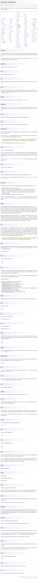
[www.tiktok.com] (36, 578)
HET (17, 23)
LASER (18, 37)
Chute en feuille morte (11, 21)
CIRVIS (3, 39)
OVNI (26, 17)
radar (2, 82)
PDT (2, 263)
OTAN (15, 152)
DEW (11, 28)
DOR (2, 230)
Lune (26, 548)
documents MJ (12, 247)
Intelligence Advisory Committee (8, 371)
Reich (26, 216)
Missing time (19, 46)
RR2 (25, 39)
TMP (29, 536)
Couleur (11, 18)
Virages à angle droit (35, 38)
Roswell (2, 248)
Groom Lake (3, 351)
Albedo (3, 23)
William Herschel (17, 534)
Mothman (18, 47)
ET (8, 251)
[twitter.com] (32, 578)
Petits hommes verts (26, 26)
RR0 (1, 5)
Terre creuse (35, 28)
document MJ (20, 490)
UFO (33, 31)
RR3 (25, 40)
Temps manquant (34, 27)
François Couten (25, 100)
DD (10, 25)
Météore (18, 39)
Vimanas (34, 36)
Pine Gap (26, 394)
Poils (26, 30)
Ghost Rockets (18, 18)
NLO (26, 14)
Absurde (3, 19)
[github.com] (34, 578)
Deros (11, 27)
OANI (3, 558)
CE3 (3, 37)
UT (20, 336)
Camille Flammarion (10, 107)
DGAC (3, 56)
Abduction (4, 17)
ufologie (13, 8)
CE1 (3, 34)
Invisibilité (18, 30)
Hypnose (18, 28)
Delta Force (12, 26)
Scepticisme (27, 45)
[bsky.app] (37, 578)
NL (25, 13)
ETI (9, 251)
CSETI (3, 458)
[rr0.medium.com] (27, 578)
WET (10, 338)
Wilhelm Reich (34, 206)
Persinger (15, 74)
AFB (3, 20)
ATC (3, 28)
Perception (27, 21)
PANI (26, 19)
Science (26, 46)
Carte (10, 5)
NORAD (34, 185)
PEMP (26, 23)
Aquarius (27, 370)
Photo (26, 28)
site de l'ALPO (23, 414)
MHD (18, 42)
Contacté (4, 41)
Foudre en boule (19, 13)
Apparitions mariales (4, 25)
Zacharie (7, 135)
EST (2, 261)
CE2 (3, 35)
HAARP (17, 275)
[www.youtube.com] (33, 578)
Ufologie (34, 32)
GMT (3, 262)
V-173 (25, 502)
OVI (25, 16)
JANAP (18, 33)
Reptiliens (26, 36)
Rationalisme (27, 33)
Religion (26, 35)
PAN (25, 18)
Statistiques (35, 22)
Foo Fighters (11, 41)
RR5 (28, 124)
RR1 (25, 37)
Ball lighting (4, 29)
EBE (9, 319)
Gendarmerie (19, 16)
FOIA (11, 39)
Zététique (34, 41)
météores (18, 107)
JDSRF (18, 35)
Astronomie (4, 26)
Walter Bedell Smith (4, 178)
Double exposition (12, 31)
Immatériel (19, 32)
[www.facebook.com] (29, 578)
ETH (10, 37)
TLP (27, 548)
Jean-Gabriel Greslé (32, 58)
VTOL (34, 40)
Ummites (34, 33)
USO (5, 425)
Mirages (18, 44)
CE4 (3, 38)
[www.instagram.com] (30, 578)
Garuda (18, 15)
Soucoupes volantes (35, 20)
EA (20, 215)
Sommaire (6, 5)
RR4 (25, 41)
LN (17, 38)
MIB (17, 43)
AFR (3, 21)
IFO (17, 29)
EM (10, 35)
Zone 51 (9, 351)
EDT (2, 308)
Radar (26, 32)
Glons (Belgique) (30, 158)
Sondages (34, 18)
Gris (17, 21)
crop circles (11, 92)
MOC (18, 41)
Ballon (3, 30)
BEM (3, 32)
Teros (34, 30)
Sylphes (34, 23)
